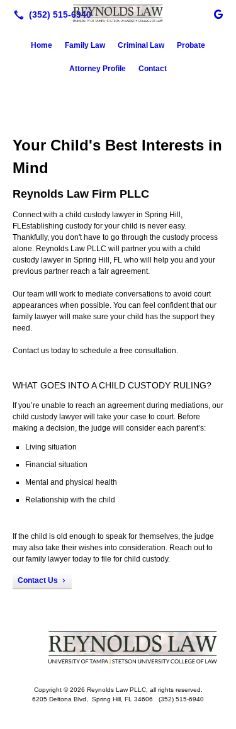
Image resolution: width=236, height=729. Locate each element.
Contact (152, 68)
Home (41, 45)
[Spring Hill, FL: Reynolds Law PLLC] (118, 13)
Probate (191, 45)
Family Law (85, 45)
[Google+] (218, 14)
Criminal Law (141, 45)
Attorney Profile (97, 68)
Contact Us (38, 580)
